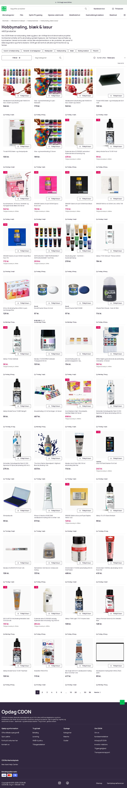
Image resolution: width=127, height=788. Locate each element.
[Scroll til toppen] (122, 702)
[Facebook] (67, 783)
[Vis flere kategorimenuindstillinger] (124, 15)
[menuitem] (8, 15)
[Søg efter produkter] (85, 8)
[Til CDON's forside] (4, 8)
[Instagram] (59, 783)
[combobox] (49, 8)
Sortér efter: (102, 58)
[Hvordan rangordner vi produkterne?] (94, 58)
